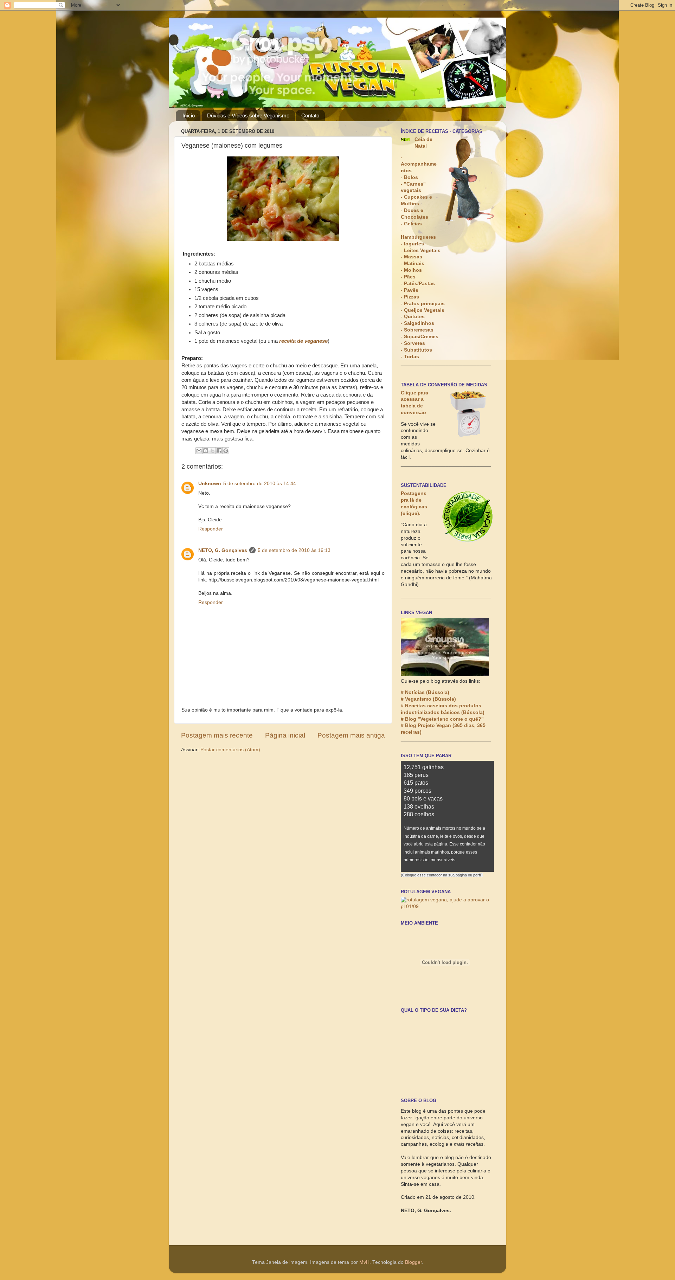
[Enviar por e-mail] (198, 450)
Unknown (209, 483)
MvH (364, 1262)
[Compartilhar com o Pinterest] (225, 450)
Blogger (413, 1262)
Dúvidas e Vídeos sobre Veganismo (248, 115)
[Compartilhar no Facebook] (219, 450)
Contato (310, 115)
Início (188, 115)
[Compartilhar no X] (212, 450)
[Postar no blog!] (205, 450)
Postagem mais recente (217, 735)
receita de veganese (303, 341)
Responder (210, 529)
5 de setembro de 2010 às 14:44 (259, 483)
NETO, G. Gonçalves (222, 550)
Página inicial (285, 735)
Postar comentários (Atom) (230, 749)
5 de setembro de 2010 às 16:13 (294, 550)
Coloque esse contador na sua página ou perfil (441, 875)
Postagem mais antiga (351, 735)
